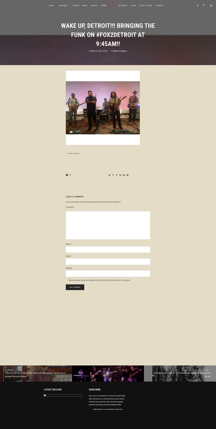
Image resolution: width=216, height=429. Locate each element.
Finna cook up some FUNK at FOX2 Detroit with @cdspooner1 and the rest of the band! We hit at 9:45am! (35, 373)
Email (68, 256)
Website (69, 268)
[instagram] (211, 5)
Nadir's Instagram (120, 51)
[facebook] (198, 5)
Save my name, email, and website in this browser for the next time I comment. (99, 280)
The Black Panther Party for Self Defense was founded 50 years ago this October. (182, 373)
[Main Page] (108, 373)
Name (69, 244)
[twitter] (204, 5)
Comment (70, 207)
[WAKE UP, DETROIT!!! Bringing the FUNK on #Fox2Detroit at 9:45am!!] (103, 143)
